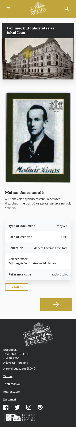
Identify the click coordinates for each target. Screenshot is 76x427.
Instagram (28, 407)
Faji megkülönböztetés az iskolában (30, 30)
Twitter (17, 407)
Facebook (5, 407)
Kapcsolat (9, 399)
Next (56, 304)
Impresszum (11, 392)
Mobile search (67, 8)
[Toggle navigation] (8, 8)
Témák (7, 376)
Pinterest (40, 407)
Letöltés (17, 287)
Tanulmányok (12, 384)
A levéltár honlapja (15, 362)
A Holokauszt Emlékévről (19, 368)
